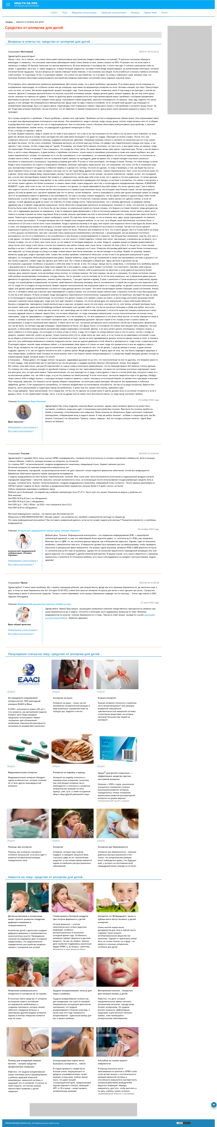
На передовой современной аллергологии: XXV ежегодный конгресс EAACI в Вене (24, 701)
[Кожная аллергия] (118, 674)
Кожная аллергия (107, 698)
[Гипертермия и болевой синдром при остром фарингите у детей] (74, 897)
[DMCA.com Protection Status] (183, 1124)
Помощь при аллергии (20, 847)
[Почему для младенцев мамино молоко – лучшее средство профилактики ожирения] (29, 1042)
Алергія (11, 692)
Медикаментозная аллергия (22, 772)
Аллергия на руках (62, 698)
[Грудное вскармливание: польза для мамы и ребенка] (74, 972)
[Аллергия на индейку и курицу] (74, 749)
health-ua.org (26, 4)
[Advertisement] (190, 70)
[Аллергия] (74, 823)
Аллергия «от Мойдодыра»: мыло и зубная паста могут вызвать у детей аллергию (117, 919)
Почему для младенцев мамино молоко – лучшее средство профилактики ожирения (24, 1063)
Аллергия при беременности (113, 847)
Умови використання (15, 1123)
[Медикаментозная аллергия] (29, 749)
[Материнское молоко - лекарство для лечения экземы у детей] (118, 972)
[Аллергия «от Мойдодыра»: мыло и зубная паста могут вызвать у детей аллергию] (118, 897)
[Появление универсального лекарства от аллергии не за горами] (29, 972)
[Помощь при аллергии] (29, 823)
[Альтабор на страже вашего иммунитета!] (118, 1042)
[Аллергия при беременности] (118, 823)
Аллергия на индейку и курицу (69, 772)
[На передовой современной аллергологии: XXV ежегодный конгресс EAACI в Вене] (29, 674)
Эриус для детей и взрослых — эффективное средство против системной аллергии (115, 776)
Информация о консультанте (22, 427)
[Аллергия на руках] (74, 674)
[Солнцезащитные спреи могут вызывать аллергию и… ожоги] (74, 1042)
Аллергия (58, 847)
